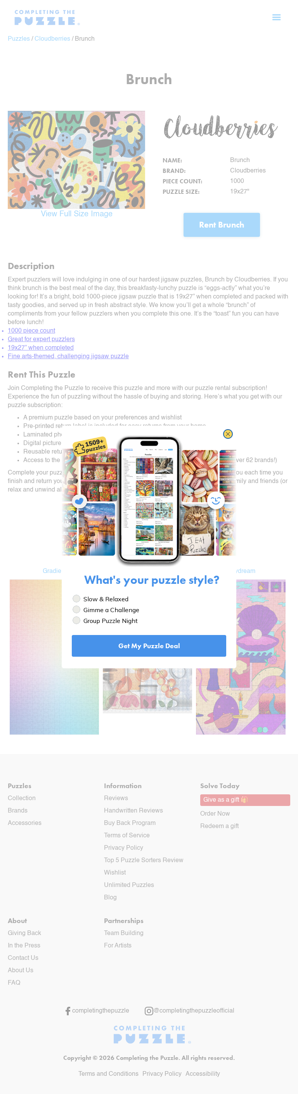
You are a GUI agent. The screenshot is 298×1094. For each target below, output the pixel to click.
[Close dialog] (228, 434)
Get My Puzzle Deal (149, 645)
